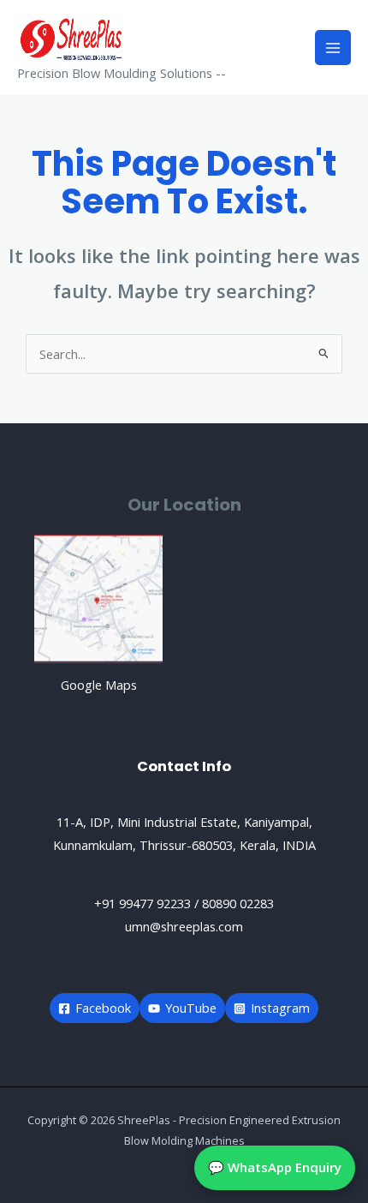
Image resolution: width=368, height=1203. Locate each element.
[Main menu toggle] (333, 48)
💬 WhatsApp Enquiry (274, 1167)
